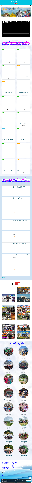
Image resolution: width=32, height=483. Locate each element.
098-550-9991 (14, 1)
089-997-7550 (19, 1)
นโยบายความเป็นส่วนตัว (19, 480)
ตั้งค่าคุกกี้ (24, 480)
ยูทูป (12, 468)
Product (13, 465)
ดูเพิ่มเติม (14, 202)
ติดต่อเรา (13, 467)
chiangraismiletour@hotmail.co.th (17, 0)
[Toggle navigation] (31, 6)
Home (13, 464)
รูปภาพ (13, 466)
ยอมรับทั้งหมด (28, 480)
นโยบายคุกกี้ (5, 481)
